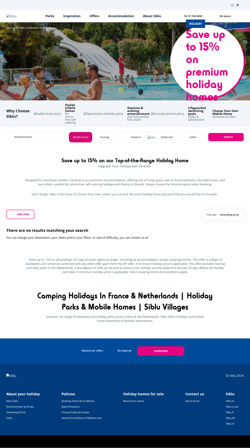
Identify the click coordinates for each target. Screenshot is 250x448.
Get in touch (192, 401)
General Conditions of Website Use (82, 418)
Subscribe (161, 351)
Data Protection (71, 406)
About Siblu (152, 16)
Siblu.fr (230, 412)
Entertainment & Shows (20, 406)
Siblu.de (230, 418)
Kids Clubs (12, 401)
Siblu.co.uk (232, 406)
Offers (94, 16)
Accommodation (121, 16)
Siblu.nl (230, 423)
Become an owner (133, 401)
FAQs (9, 418)
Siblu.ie (230, 401)
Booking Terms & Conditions (78, 401)
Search (228, 137)
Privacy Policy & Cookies (75, 412)
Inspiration (72, 16)
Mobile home (80, 137)
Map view (23, 214)
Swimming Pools (15, 412)
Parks (50, 16)
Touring (104, 137)
